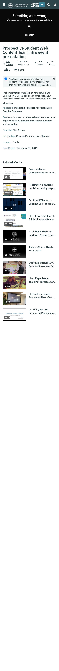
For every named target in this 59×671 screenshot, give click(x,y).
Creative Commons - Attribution (32, 136)
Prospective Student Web (39, 107)
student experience (24, 120)
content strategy (22, 117)
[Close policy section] (53, 78)
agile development (41, 117)
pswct (10, 117)
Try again (29, 34)
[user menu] (55, 4)
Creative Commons (12, 111)
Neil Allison (9, 63)
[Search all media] (48, 4)
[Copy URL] (29, 26)
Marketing (19, 107)
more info (8, 103)
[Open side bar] (4, 4)
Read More (45, 84)
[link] (42, 4)
